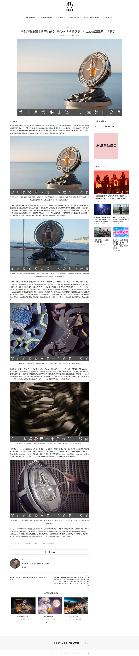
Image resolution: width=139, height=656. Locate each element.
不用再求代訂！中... (76, 616)
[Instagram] (106, 17)
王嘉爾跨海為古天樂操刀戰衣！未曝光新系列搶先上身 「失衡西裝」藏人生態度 (110, 197)
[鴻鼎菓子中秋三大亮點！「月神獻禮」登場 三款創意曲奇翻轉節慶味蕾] (50, 605)
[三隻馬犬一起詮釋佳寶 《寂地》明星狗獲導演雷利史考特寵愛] (121, 209)
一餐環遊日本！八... (23, 616)
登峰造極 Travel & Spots (91, 17)
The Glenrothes (16, 544)
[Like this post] (45, 552)
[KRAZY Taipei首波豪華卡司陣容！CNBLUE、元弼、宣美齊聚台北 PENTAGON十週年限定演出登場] (121, 232)
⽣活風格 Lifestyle (60, 17)
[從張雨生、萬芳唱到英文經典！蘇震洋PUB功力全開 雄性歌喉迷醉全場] (102, 209)
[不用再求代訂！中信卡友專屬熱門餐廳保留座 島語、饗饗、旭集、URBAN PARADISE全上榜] (76, 605)
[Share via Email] (54, 552)
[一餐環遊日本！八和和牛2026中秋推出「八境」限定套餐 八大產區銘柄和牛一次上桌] (23, 605)
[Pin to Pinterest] (52, 552)
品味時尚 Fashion (46, 17)
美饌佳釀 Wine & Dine (74, 17)
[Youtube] (109, 127)
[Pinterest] (108, 17)
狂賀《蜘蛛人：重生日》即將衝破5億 (102, 241)
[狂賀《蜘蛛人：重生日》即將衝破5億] (102, 232)
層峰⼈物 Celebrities (32, 17)
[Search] (112, 17)
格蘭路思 (35, 544)
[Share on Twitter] (50, 552)
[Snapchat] (112, 127)
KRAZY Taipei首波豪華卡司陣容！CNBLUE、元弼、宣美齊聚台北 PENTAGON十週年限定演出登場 (120, 244)
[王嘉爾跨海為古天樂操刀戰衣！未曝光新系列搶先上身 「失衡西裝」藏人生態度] (111, 182)
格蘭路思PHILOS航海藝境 (47, 544)
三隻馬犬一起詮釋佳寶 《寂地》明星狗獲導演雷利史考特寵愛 (121, 219)
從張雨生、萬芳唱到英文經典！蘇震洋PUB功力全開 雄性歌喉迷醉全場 (102, 219)
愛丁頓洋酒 (27, 544)
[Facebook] (95, 127)
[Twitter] (104, 17)
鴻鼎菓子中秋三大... (50, 616)
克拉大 (64, 35)
